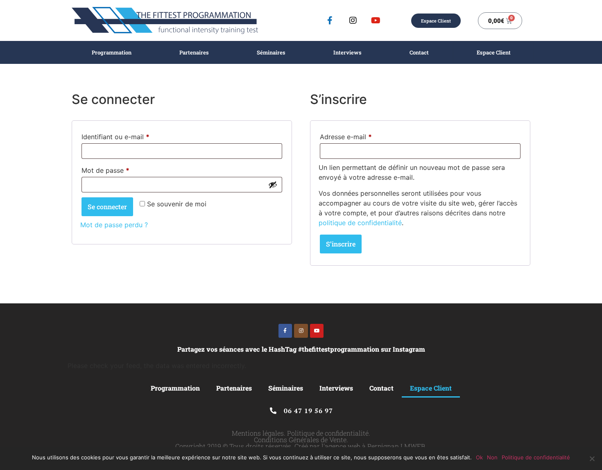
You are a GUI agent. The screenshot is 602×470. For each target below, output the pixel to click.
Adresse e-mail (363, 135)
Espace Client (494, 52)
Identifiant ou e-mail (132, 135)
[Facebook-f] (330, 20)
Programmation (111, 52)
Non (492, 457)
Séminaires (271, 52)
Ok (479, 457)
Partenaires (194, 52)
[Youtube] (375, 20)
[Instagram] (353, 20)
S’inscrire (340, 244)
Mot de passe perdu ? (114, 225)
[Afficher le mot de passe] (272, 184)
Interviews (347, 52)
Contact (419, 52)
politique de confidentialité (360, 223)
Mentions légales (258, 433)
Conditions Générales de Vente (300, 439)
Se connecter (107, 206)
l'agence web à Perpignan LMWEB (373, 446)
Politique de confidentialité (328, 433)
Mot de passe (122, 169)
